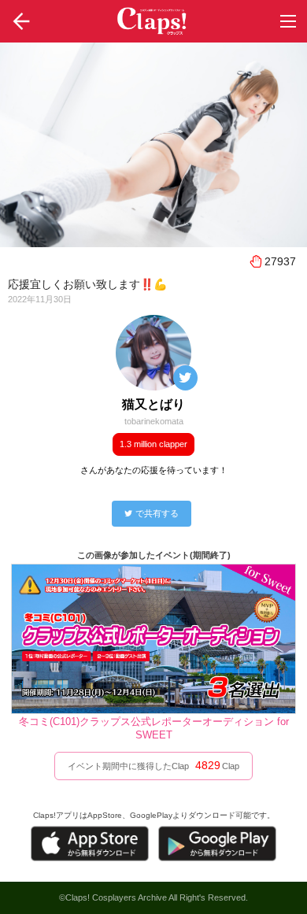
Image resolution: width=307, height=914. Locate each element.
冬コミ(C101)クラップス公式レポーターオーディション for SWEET (154, 728)
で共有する (157, 513)
